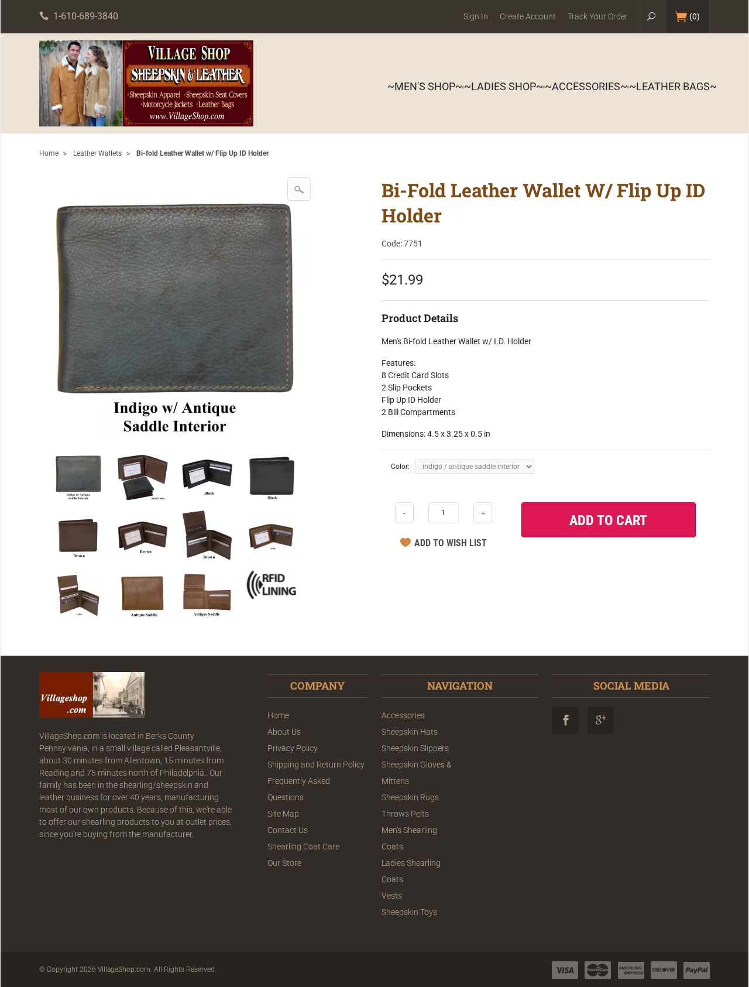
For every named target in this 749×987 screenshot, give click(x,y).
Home (49, 153)
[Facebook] (565, 720)
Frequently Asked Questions (298, 789)
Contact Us (287, 830)
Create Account (528, 16)
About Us (284, 731)
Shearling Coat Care (303, 846)
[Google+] (600, 720)
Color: (400, 466)
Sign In (475, 16)
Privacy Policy (292, 748)
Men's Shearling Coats (409, 838)
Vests (392, 895)
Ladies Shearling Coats (411, 871)
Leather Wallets (97, 153)
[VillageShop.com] (146, 83)
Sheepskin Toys (409, 912)
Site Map (283, 813)
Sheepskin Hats (410, 731)
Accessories (403, 715)
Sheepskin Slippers (415, 748)
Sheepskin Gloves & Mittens (417, 773)
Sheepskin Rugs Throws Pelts (410, 805)
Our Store (284, 863)
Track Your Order (598, 16)
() (694, 16)
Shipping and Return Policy (316, 764)
